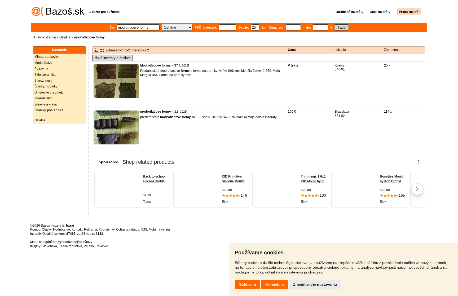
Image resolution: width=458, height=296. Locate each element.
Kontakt (77, 229)
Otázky (46, 229)
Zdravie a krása (45, 104)
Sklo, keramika (45, 75)
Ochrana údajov (127, 229)
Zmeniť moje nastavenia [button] (315, 284)
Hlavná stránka (45, 37)
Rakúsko (101, 246)
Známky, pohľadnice (49, 110)
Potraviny (41, 68)
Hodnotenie (61, 229)
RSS (143, 229)
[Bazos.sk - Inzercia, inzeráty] (58, 15)
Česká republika (70, 246)
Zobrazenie (392, 50)
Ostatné (65, 37)
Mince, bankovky (46, 57)
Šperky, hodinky (45, 86)
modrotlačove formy (155, 111)
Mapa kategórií (41, 242)
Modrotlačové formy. (155, 65)
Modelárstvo (43, 63)
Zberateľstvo (43, 98)
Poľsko (89, 246)
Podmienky (106, 229)
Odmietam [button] (274, 284)
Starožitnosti (43, 80)
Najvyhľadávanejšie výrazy (72, 242)
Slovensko (49, 246)
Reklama (90, 229)
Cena (292, 50)
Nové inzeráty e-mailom (112, 58)
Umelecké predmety (48, 92)
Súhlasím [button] (247, 284)
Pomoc (35, 229)
